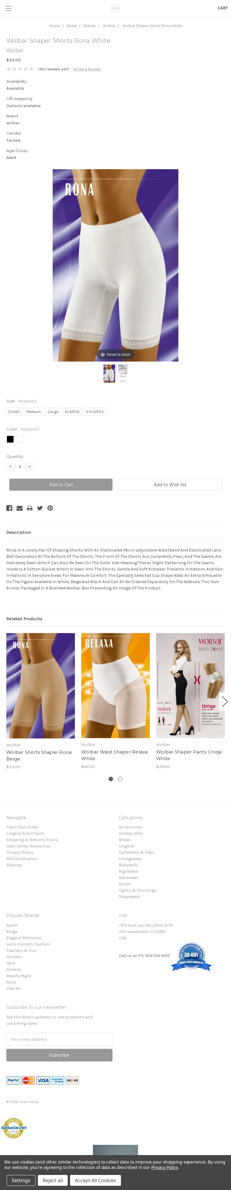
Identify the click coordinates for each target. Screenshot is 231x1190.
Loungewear (130, 858)
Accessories (131, 827)
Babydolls (128, 865)
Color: (22, 429)
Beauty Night (19, 975)
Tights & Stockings (138, 890)
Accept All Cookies (95, 1180)
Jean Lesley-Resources (28, 846)
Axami (12, 925)
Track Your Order (22, 827)
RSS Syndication (22, 858)
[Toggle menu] (8, 8)
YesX (10, 963)
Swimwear (128, 877)
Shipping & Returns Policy (32, 839)
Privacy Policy (19, 852)
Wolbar (109, 25)
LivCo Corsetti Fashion (28, 944)
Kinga (11, 931)
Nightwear (129, 871)
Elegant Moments (23, 937)
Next (225, 701)
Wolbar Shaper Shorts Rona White (152, 25)
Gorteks (14, 956)
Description (18, 532)
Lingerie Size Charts (25, 833)
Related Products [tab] (24, 618)
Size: (21, 401)
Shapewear (129, 896)
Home (54, 25)
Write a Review (87, 69)
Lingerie (126, 846)
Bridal (72, 25)
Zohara (13, 969)
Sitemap (14, 865)
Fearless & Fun (21, 950)
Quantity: (15, 456)
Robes (125, 884)
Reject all (53, 1180)
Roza (11, 982)
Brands (90, 25)
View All (13, 988)
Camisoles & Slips (137, 852)
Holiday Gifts (131, 833)
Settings (21, 1180)
